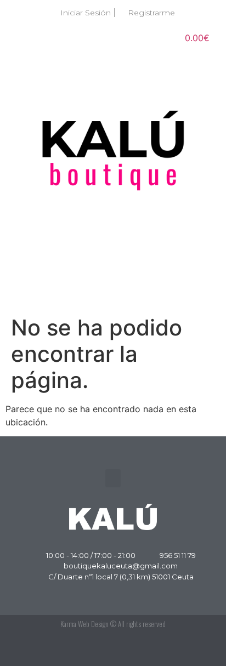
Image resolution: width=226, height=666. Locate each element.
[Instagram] (199, 650)
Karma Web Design (84, 623)
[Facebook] (174, 650)
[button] (113, 290)
